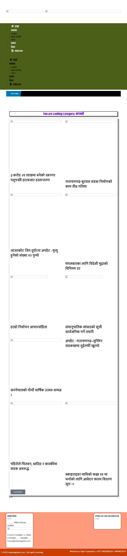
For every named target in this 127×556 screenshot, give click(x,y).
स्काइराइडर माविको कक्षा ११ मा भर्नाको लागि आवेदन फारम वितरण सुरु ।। (88, 479)
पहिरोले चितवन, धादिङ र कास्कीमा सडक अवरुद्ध (34, 466)
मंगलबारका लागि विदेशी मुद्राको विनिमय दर (86, 266)
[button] (63, 56)
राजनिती (14, 34)
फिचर (13, 47)
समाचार (14, 30)
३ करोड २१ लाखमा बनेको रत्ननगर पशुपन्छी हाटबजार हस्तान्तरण (33, 177)
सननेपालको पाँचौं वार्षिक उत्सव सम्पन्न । (36, 392)
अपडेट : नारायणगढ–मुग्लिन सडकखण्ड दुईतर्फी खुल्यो (83, 343)
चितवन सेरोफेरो (16, 37)
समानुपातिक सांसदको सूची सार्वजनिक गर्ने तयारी (83, 329)
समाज (13, 43)
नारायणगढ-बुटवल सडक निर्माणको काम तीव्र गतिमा (88, 184)
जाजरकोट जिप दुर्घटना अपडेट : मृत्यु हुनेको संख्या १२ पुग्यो (34, 253)
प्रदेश (13, 40)
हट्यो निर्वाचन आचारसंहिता (29, 327)
